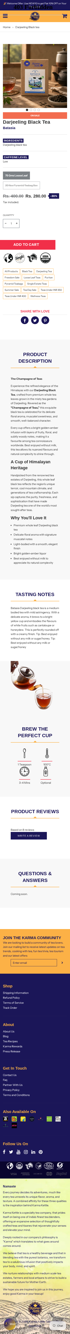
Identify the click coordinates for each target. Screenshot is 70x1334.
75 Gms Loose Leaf (16, 175)
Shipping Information (16, 993)
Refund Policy (11, 997)
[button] (27, 110)
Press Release (11, 1051)
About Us (8, 1031)
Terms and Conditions (16, 1095)
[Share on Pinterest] (45, 320)
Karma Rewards (12, 1046)
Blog (5, 1036)
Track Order (10, 1008)
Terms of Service (13, 1002)
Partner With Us (13, 1085)
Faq (5, 1080)
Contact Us (10, 1075)
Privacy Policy (11, 1090)
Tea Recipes (10, 1041)
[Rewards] (10, 1324)
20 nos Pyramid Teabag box (21, 185)
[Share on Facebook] (25, 320)
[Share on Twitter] (35, 320)
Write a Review (29, 835)
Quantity (8, 215)
